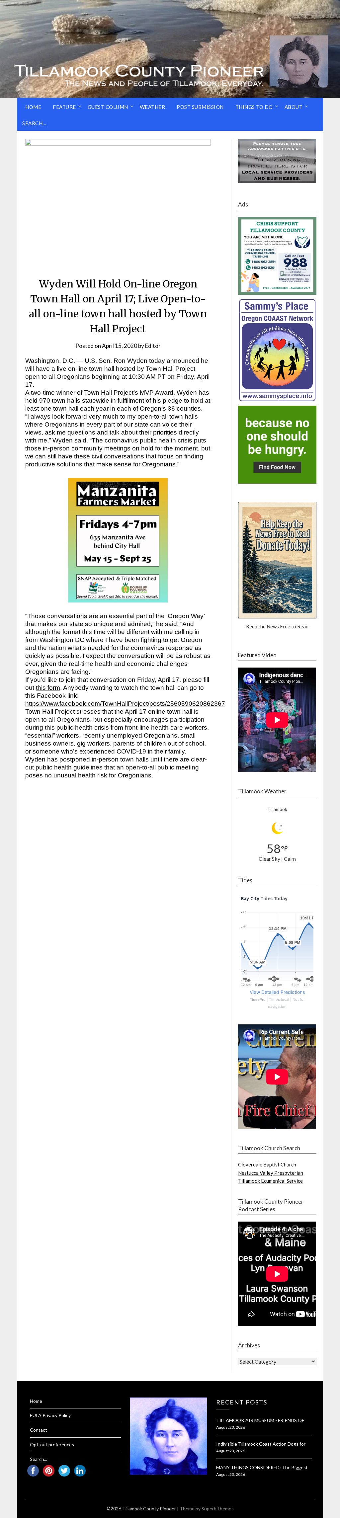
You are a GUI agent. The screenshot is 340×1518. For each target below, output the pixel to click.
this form (48, 687)
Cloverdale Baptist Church (267, 1164)
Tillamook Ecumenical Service (270, 1181)
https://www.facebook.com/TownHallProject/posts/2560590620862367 (125, 703)
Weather (152, 107)
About (294, 107)
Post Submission (200, 107)
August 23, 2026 (230, 1427)
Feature (64, 107)
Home (33, 107)
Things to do (254, 107)
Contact (38, 1430)
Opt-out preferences (52, 1444)
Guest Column (108, 107)
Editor (153, 345)
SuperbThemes (218, 1508)
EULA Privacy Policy (50, 1415)
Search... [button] (34, 123)
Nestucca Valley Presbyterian (270, 1173)
